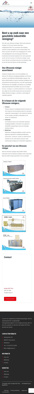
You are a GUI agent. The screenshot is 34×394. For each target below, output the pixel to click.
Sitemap (6, 390)
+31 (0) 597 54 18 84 (11, 345)
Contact (6, 362)
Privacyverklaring (15, 390)
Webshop (6, 360)
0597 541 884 (7, 290)
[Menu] (31, 3)
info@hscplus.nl (8, 292)
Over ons (6, 357)
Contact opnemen (10, 298)
